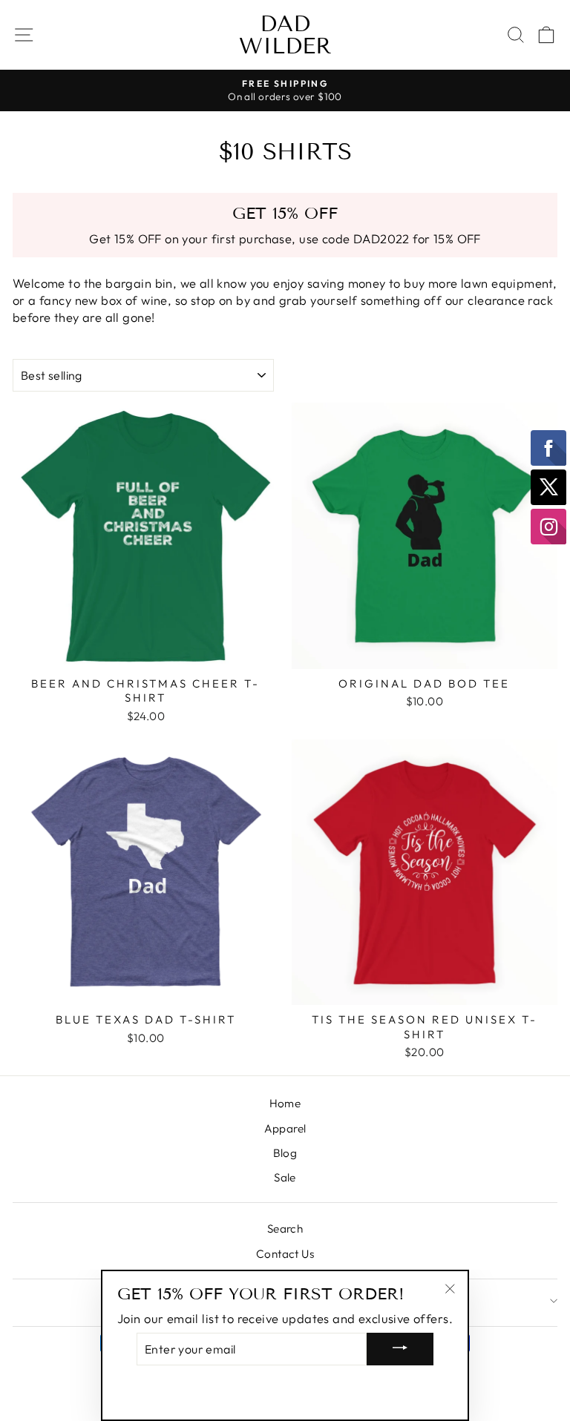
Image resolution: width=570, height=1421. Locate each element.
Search (285, 1228)
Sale (285, 1177)
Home (285, 1103)
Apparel (285, 1128)
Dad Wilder (285, 34)
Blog (285, 1153)
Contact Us (285, 1254)
